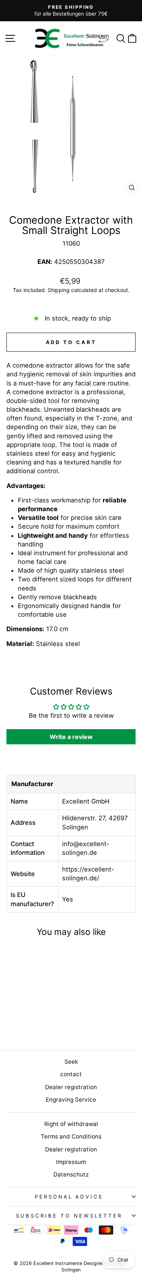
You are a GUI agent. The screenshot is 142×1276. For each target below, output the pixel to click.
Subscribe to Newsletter (69, 1216)
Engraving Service (71, 1099)
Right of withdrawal (71, 1124)
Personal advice (69, 1197)
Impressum (71, 1161)
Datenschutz (71, 1174)
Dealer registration (71, 1087)
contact (71, 1074)
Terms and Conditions (71, 1136)
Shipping (59, 290)
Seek (71, 1061)
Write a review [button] (71, 737)
